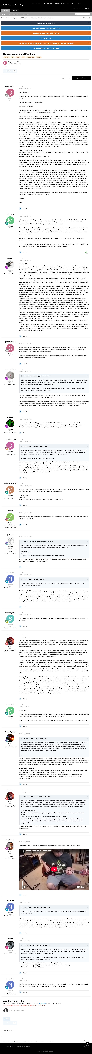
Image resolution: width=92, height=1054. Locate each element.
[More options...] (22, 86)
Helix (19, 63)
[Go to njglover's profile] (10, 579)
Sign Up (87, 8)
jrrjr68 (10, 939)
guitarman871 (14, 62)
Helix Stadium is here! (46, 38)
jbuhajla (10, 535)
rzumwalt (10, 258)
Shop (79, 4)
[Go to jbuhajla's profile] (10, 541)
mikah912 (10, 214)
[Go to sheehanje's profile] (10, 641)
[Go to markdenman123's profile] (10, 490)
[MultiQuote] (20, 208)
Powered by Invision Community (46, 1051)
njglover (10, 573)
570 (11, 626)
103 (11, 648)
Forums (4, 14)
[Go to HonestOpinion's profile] (10, 738)
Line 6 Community (12, 4)
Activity (15, 10)
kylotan (10, 417)
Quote (25, 208)
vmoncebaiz (10, 369)
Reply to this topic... (19, 1010)
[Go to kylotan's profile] (10, 423)
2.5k (11, 548)
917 (11, 853)
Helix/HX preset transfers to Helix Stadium (46, 33)
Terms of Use (9, 1046)
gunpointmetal (10, 439)
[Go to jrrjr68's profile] (10, 945)
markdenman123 (10, 483)
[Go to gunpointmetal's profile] (10, 446)
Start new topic (65, 78)
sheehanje (10, 635)
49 (11, 497)
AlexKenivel (10, 840)
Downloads (60, 4)
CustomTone (48, 4)
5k (11, 745)
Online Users (25, 14)
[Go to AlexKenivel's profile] (10, 846)
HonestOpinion (10, 732)
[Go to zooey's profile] (10, 517)
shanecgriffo (10, 613)
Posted (25, 88)
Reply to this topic (81, 78)
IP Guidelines (27, 1046)
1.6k (11, 453)
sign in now (42, 1003)
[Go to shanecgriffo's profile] (10, 619)
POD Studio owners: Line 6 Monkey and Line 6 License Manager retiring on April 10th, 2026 (46, 43)
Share (7, 67)
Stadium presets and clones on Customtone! (46, 48)
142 (11, 952)
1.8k (11, 524)
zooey (10, 511)
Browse (6, 10)
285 (11, 382)
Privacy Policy (18, 1046)
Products (36, 4)
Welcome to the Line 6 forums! (46, 23)
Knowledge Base (14, 14)
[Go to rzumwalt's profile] (10, 264)
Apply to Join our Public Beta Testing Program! (46, 28)
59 (11, 227)
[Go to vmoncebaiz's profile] (10, 375)
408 (11, 586)
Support (70, 4)
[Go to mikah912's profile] (10, 220)
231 (11, 272)
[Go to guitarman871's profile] (5, 63)
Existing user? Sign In (75, 8)
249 (11, 430)
